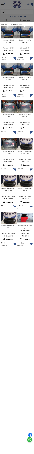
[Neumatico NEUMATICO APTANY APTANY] (25, 181)
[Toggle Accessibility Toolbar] (30, 435)
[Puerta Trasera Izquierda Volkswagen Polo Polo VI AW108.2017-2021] (25, 217)
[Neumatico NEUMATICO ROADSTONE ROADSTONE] (25, 144)
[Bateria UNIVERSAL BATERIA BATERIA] (9, 32)
